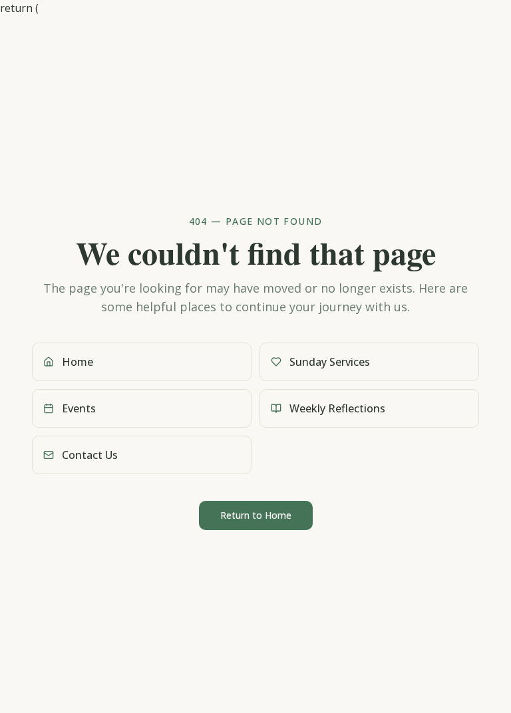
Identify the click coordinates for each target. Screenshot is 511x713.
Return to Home (255, 515)
